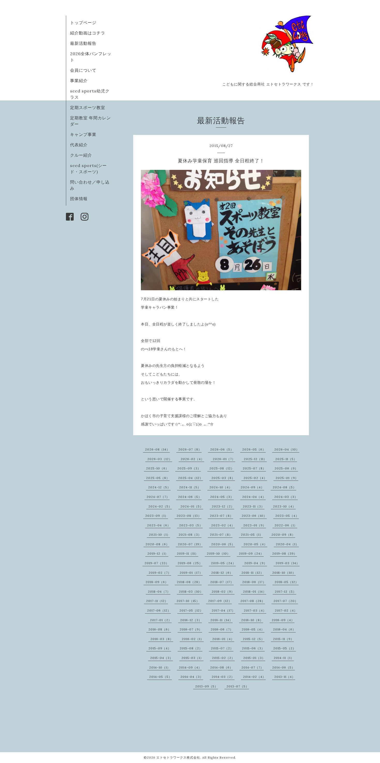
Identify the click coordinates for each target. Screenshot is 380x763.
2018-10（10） (284, 573)
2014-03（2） (223, 677)
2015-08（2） (191, 648)
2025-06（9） (286, 468)
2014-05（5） (160, 677)
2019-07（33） (157, 563)
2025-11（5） (286, 459)
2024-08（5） (284, 487)
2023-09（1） (156, 516)
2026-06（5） (222, 449)
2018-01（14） (254, 591)
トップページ (83, 22)
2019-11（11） (187, 553)
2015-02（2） (223, 658)
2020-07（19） (190, 544)
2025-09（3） (189, 468)
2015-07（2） (222, 648)
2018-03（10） (191, 591)
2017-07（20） (285, 601)
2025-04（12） (190, 478)
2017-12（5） (285, 591)
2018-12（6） (222, 573)
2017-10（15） (188, 601)
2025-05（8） (158, 478)
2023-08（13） (189, 516)
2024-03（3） (286, 497)
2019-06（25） (190, 563)
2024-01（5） (191, 506)
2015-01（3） (254, 658)
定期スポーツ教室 (87, 107)
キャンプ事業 (83, 134)
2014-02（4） (254, 677)
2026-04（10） (286, 449)
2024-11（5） (190, 487)
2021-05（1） (252, 534)
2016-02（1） (193, 639)
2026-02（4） (192, 459)
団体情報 (79, 198)
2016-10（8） (252, 620)
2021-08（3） (190, 534)
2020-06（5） (223, 544)
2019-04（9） (255, 563)
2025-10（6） (157, 468)
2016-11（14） (221, 620)
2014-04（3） (191, 677)
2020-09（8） (283, 534)
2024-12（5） (159, 487)
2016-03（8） (161, 639)
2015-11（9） (283, 639)
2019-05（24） (223, 563)
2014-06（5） (283, 667)
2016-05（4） (253, 629)
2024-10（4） (220, 487)
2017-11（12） (157, 601)
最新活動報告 (83, 43)
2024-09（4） (252, 487)
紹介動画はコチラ (87, 32)
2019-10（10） (218, 553)
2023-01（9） (254, 525)
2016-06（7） (222, 629)
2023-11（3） (253, 506)
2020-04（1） (287, 544)
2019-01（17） (191, 573)
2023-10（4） (284, 506)
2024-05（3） (222, 497)
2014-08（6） (221, 667)
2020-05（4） (255, 544)
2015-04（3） (161, 658)
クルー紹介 (81, 155)
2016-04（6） (284, 629)
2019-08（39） (284, 553)
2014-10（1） (159, 667)
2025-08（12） (221, 468)
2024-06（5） (190, 497)
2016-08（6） (159, 629)
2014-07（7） (252, 667)
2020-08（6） (157, 544)
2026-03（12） (159, 459)
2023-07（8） (221, 516)
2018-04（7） (159, 591)
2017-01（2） (161, 620)
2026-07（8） (190, 449)
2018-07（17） (222, 582)
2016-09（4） (283, 620)
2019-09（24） (251, 553)
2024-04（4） (254, 497)
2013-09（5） (206, 686)
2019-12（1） (157, 553)
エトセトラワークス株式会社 (178, 757)
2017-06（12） (159, 610)
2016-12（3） (191, 620)
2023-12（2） (223, 506)
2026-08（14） (157, 449)
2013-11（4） (284, 677)
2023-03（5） (191, 525)
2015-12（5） (253, 639)
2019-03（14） (288, 563)
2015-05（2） (284, 648)
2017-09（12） (220, 601)
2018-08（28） (189, 582)
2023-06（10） (254, 516)
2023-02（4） (223, 525)
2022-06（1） (286, 525)
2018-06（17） (254, 582)
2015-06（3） (253, 648)
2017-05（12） (191, 610)
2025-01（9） (287, 478)
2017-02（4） (286, 610)
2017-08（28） (252, 601)
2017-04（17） (223, 610)
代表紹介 (79, 144)
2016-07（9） (191, 629)
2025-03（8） (223, 478)
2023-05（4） (287, 516)
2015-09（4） (159, 648)
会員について (83, 70)
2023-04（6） (159, 525)
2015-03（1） (192, 658)
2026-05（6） (254, 449)
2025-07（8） (254, 468)
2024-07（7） (158, 497)
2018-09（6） (157, 582)
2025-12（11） (255, 459)
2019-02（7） (160, 573)
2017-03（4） (255, 610)
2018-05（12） (287, 582)
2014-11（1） (284, 658)
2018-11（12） (252, 573)
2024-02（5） (160, 506)
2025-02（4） (255, 478)
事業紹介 (79, 80)
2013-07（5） (237, 686)
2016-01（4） (223, 639)
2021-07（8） (221, 534)
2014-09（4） (190, 667)
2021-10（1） (159, 534)
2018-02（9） (223, 591)
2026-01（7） (224, 459)
